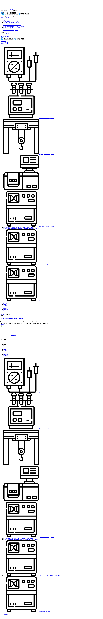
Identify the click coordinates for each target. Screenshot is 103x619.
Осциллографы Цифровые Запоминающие (13, 26)
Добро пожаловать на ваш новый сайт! (13, 318)
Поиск (15, 10)
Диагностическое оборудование (11, 22)
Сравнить (5, 614)
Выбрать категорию (5, 17)
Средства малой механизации (10, 28)
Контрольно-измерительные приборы (12, 25)
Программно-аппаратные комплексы (12, 27)
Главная (2, 314)
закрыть (2, 342)
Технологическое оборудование (10, 30)
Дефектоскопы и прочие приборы (11, 21)
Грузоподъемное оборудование (10, 20)
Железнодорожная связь (9, 23)
